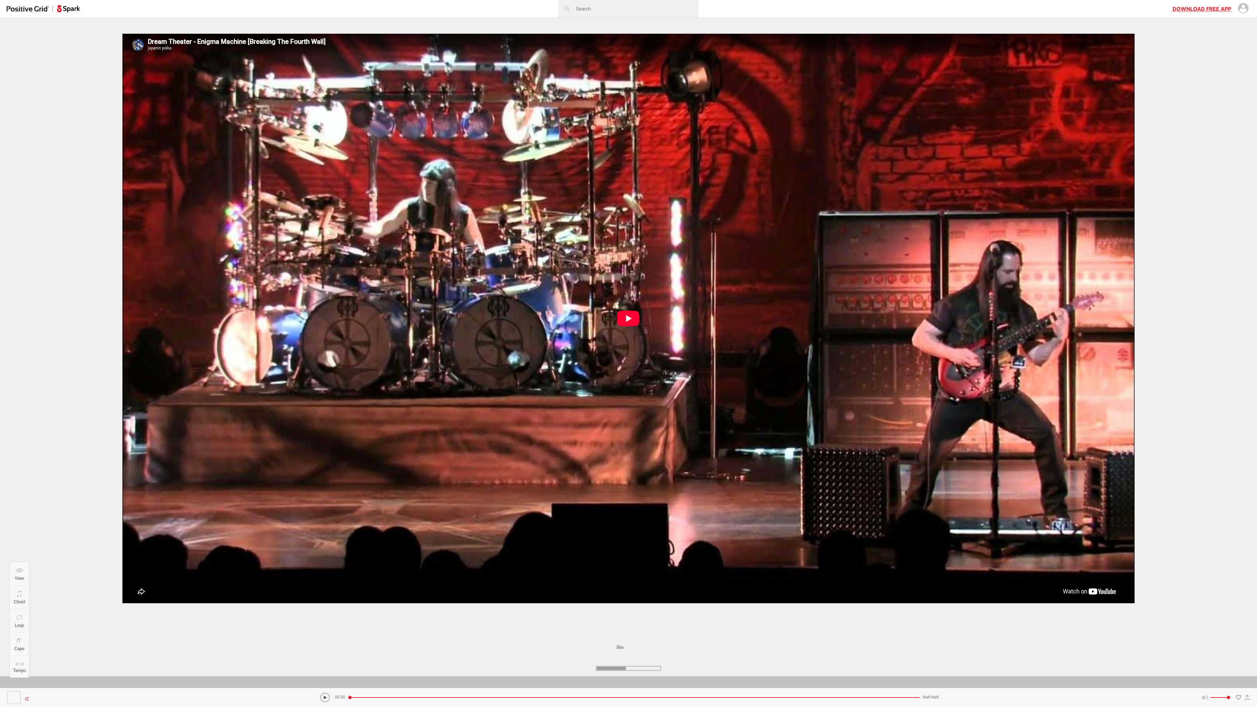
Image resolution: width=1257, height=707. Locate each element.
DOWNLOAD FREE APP (1202, 9)
